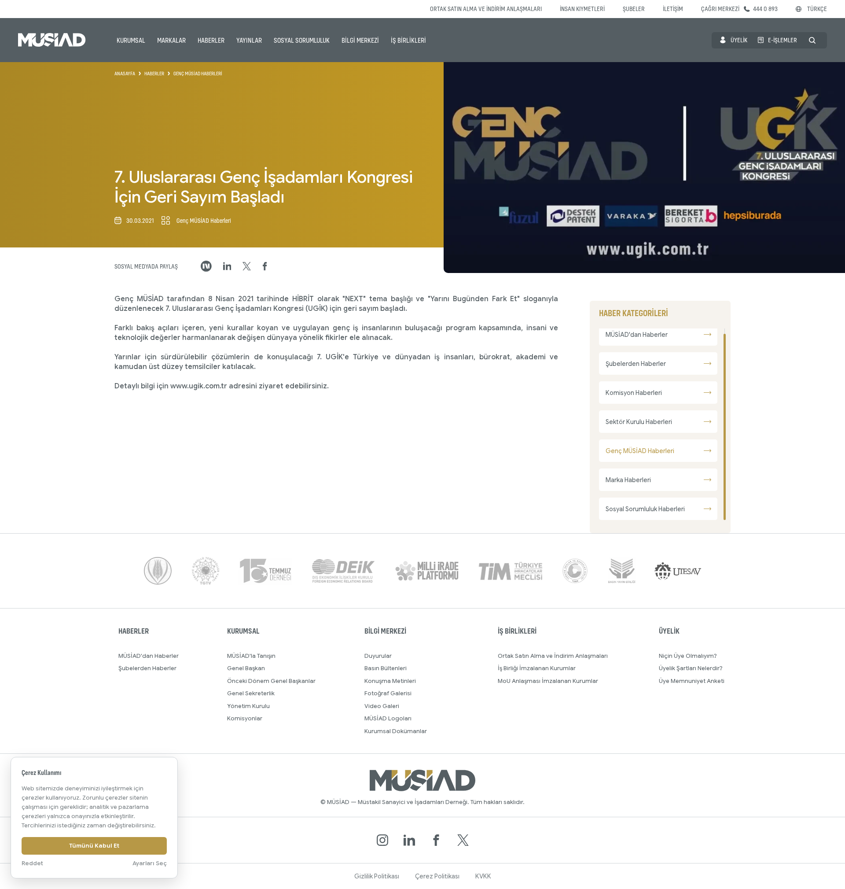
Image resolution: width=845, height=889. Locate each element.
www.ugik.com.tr (198, 386)
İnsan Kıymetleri (582, 8)
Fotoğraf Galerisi (387, 693)
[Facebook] (436, 840)
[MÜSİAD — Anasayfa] (52, 40)
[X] (463, 840)
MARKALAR (171, 40)
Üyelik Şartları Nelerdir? (691, 668)
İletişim (673, 8)
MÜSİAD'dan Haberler (148, 656)
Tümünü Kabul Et (94, 845)
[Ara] (812, 40)
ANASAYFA (124, 73)
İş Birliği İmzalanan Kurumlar (537, 668)
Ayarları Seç (149, 863)
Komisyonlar (244, 718)
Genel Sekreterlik (251, 693)
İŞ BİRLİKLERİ (408, 40)
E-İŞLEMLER (782, 40)
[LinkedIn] (409, 840)
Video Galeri (381, 706)
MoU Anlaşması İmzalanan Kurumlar (548, 681)
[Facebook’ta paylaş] (265, 266)
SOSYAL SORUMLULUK (302, 40)
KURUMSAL (131, 40)
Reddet (32, 863)
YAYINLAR (249, 40)
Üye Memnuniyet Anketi (691, 681)
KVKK (483, 876)
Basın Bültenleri (385, 668)
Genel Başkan (246, 668)
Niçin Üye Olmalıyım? (688, 656)
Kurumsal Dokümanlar (395, 731)
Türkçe (817, 8)
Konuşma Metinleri (390, 681)
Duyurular (378, 656)
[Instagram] (382, 840)
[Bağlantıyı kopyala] (206, 266)
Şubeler (634, 8)
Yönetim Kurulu (248, 706)
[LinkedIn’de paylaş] (227, 266)
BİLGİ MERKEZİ (360, 40)
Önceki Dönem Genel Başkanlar (271, 681)
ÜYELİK (739, 40)
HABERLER (211, 40)
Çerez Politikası (437, 876)
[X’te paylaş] (246, 266)
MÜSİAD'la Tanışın (251, 656)
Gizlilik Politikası (376, 876)
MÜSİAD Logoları (387, 718)
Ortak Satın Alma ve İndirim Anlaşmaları (486, 8)
